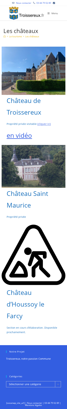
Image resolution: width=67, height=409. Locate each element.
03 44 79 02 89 (43, 2)
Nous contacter (23, 2)
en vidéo (19, 135)
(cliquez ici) (44, 124)
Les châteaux (32, 36)
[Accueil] (4, 36)
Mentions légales (33, 405)
